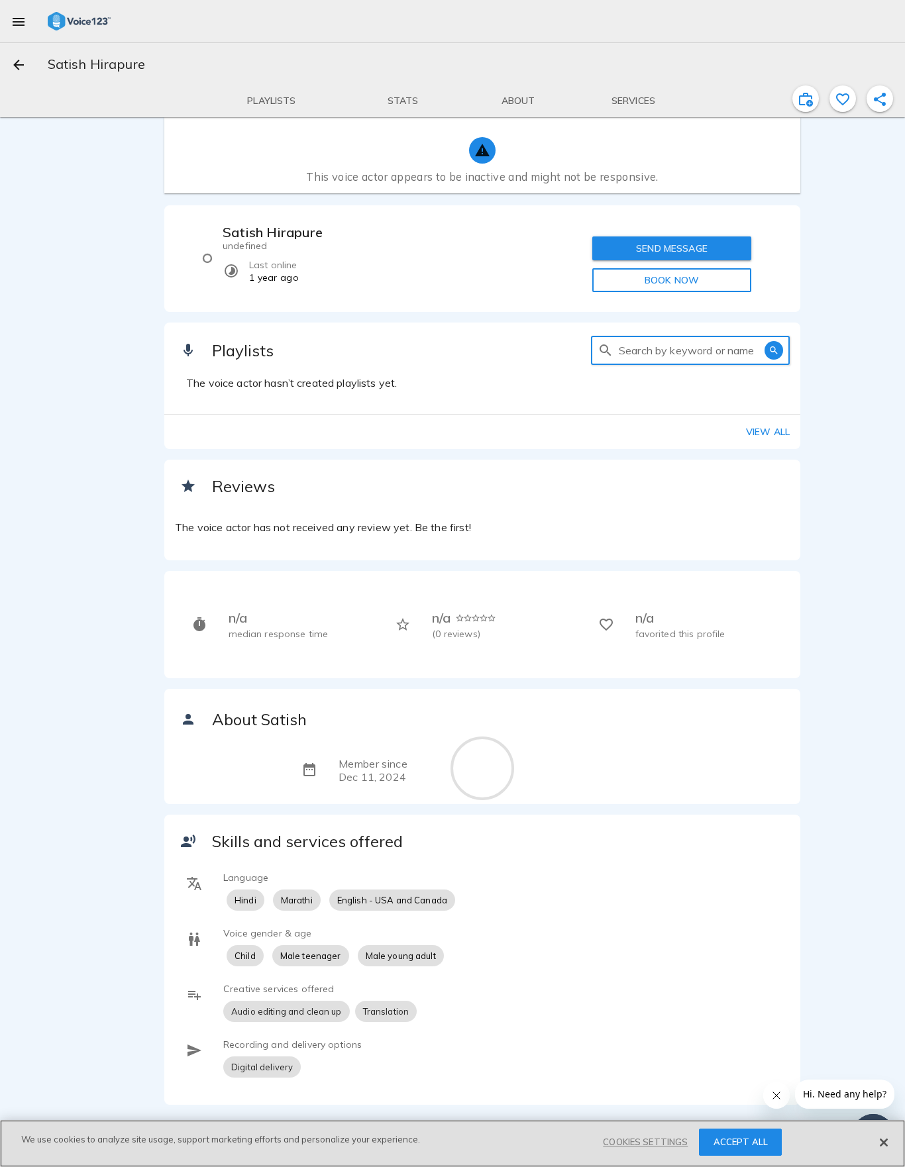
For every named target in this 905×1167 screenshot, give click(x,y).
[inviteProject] (805, 98)
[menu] (18, 21)
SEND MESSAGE (672, 248)
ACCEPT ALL (741, 1142)
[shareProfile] (880, 98)
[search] (605, 350)
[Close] (883, 1142)
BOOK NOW (672, 280)
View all (768, 432)
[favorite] (842, 98)
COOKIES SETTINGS (645, 1142)
